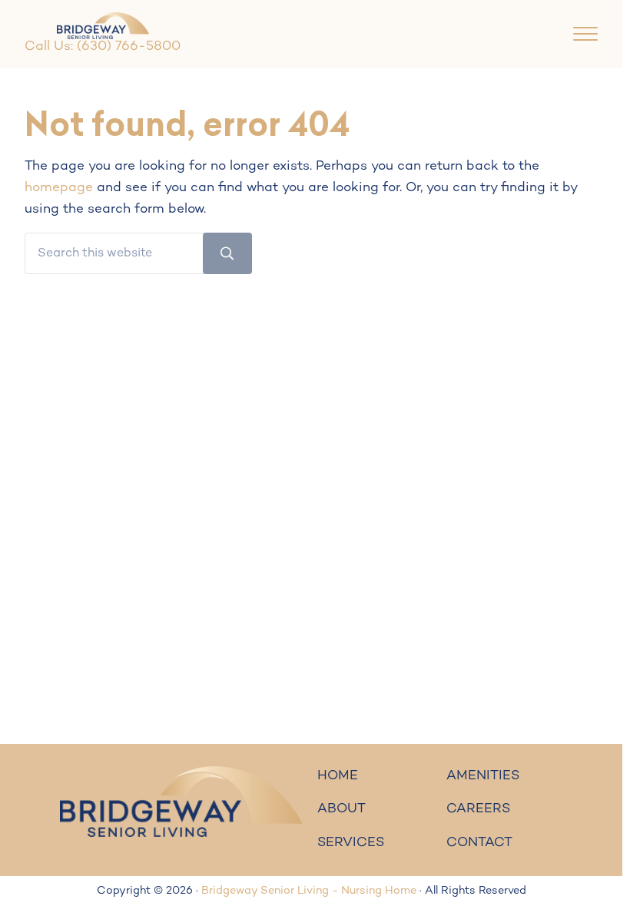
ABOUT (341, 809)
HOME (337, 776)
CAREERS (478, 809)
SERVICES (350, 843)
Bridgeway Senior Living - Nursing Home (308, 891)
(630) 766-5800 (129, 47)
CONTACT (479, 843)
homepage (59, 188)
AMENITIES (482, 776)
